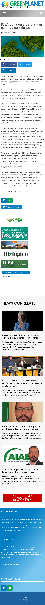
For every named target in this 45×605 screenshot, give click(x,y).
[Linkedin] (4, 200)
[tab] (10, 272)
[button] (4, 13)
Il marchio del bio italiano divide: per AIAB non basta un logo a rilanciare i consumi (21, 427)
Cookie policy (22, 600)
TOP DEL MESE (25, 272)
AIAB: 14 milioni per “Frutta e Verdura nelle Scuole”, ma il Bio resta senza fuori (21, 470)
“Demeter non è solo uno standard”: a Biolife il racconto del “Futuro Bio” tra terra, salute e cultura (22, 383)
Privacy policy (22, 597)
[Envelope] (10, 200)
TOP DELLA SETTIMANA (10, 272)
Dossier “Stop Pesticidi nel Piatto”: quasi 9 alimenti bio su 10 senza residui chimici (21, 336)
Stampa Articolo (12, 207)
